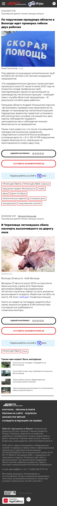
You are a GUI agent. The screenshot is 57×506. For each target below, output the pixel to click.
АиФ (21, 68)
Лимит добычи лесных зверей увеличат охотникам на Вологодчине (29, 381)
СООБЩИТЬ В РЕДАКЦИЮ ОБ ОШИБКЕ (22, 421)
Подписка (31, 413)
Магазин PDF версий (13, 417)
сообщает (24, 297)
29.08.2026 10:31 (8, 216)
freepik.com (6, 273)
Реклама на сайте (12, 413)
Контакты (8, 409)
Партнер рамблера (25, 493)
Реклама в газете (25, 409)
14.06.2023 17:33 (8, 11)
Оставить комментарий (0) (28, 163)
